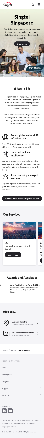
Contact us (31, 423)
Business (5, 350)
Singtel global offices (9, 427)
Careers (36, 420)
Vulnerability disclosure (23, 420)
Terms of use (6, 423)
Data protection (7, 420)
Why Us (13, 350)
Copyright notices (19, 423)
